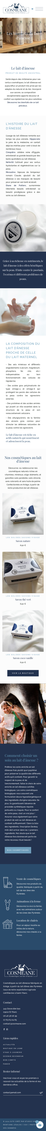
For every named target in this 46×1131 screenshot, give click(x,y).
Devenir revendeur (13, 1056)
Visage (36, 537)
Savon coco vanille (23, 658)
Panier (6, 1064)
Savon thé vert (23, 599)
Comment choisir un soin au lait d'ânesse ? (21, 757)
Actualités (9, 1044)
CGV (26, 1125)
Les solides (13, 537)
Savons (26, 537)
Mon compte (9, 1060)
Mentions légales (12, 1125)
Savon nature (23, 541)
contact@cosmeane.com (14, 1024)
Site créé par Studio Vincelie (25, 1121)
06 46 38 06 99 (10, 1016)
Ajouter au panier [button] (23, 514)
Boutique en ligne (13, 1048)
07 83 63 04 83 (10, 1020)
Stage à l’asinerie (12, 1052)
